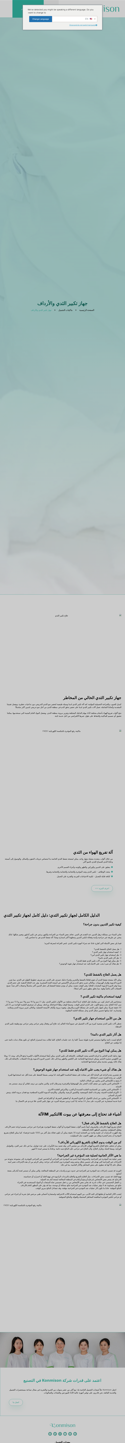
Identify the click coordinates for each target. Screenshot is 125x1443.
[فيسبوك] (75, 1434)
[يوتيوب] (65, 1434)
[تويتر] (55, 1434)
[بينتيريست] (50, 1434)
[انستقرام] (60, 1434)
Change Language (40, 19)
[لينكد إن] (70, 1434)
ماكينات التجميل (65, 310)
